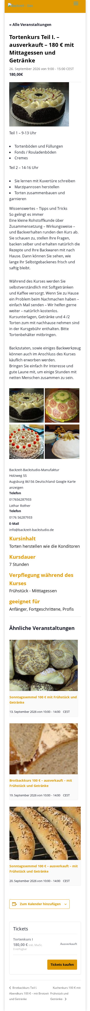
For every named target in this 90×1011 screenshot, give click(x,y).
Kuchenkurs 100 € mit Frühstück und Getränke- (65, 993)
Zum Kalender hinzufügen (40, 904)
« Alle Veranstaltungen (30, 24)
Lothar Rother (19, 505)
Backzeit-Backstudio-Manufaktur (34, 470)
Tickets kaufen (62, 964)
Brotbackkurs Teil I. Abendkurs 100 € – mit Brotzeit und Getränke (29, 993)
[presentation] (43, 665)
